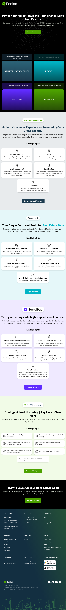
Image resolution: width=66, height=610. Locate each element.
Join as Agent (7, 561)
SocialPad (6, 542)
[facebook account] (60, 582)
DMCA (45, 545)
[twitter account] (52, 582)
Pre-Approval (47, 523)
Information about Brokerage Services (16, 587)
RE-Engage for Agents (10, 563)
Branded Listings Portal (10, 539)
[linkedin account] (49, 582)
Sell (45, 520)
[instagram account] (56, 582)
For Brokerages (28, 561)
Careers (26, 539)
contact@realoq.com (29, 523)
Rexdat (6, 545)
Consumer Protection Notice (31, 587)
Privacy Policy (47, 542)
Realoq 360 (7, 550)
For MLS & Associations (30, 563)
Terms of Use (47, 539)
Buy (45, 517)
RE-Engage (7, 547)
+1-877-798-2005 (29, 517)
